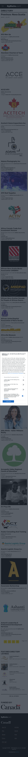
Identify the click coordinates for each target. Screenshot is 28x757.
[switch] (23, 380)
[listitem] (14, 377)
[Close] (25, 354)
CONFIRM (8, 401)
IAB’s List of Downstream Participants (15, 373)
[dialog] (14, 378)
